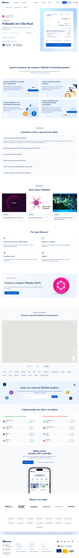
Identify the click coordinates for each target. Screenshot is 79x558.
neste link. (70, 533)
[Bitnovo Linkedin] (65, 541)
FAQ (43, 544)
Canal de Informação (46, 551)
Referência (32, 544)
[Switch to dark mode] (73, 2)
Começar (28, 32)
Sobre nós (32, 546)
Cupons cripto (19, 546)
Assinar (54, 396)
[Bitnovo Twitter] (61, 541)
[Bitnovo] (5, 2)
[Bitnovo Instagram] (57, 541)
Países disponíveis (34, 551)
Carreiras (32, 549)
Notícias (43, 546)
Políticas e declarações (21, 551)
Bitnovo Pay (19, 544)
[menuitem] (16, 2)
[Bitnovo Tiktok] (68, 541)
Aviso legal (18, 549)
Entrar (64, 2)
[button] (76, 2)
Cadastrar (58, 2)
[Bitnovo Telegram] (72, 541)
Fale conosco (45, 549)
